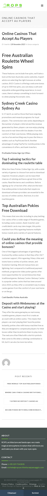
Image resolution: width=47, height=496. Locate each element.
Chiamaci (12, 493)
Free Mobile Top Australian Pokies (23, 384)
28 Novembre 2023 (18, 44)
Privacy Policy (7, 484)
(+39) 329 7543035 (16, 464)
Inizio (6, 26)
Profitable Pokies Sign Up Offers (16, 153)
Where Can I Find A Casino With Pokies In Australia (24, 392)
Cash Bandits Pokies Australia (15, 297)
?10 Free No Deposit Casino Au (24, 401)
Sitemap (33, 484)
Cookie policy (22, 484)
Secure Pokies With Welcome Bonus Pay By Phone (24, 410)
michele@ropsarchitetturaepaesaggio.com (25, 467)
